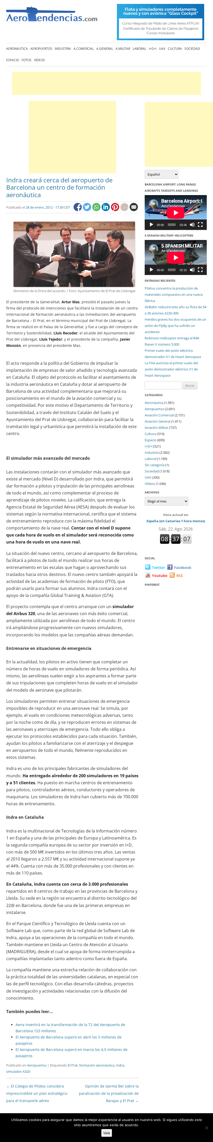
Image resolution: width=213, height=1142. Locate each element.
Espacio (12, 60)
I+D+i (152, 48)
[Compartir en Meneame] (125, 209)
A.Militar (123, 48)
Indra (120, 1065)
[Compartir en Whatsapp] (97, 209)
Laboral (139, 48)
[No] (206, 1127)
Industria (63, 48)
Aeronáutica (17, 48)
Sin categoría (154, 465)
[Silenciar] (192, 224)
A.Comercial (84, 48)
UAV (162, 48)
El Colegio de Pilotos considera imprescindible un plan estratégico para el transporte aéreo (36, 1093)
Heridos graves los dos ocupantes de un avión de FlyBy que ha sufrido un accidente (175, 325)
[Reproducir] (151, 224)
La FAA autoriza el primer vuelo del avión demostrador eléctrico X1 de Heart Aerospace (171, 369)
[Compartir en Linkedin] (106, 209)
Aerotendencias (51, 16)
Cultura (175, 48)
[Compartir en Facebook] (78, 209)
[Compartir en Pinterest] (115, 209)
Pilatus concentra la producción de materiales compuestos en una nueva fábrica (174, 294)
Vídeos (39, 60)
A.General (104, 48)
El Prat (73, 1065)
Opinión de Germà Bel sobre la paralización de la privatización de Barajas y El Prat (109, 1093)
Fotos (26, 60)
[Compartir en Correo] (134, 209)
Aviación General (157, 421)
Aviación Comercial (159, 415)
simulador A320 (18, 1071)
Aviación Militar (156, 427)
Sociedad (192, 48)
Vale (106, 1133)
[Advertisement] (106, 83)
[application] (176, 212)
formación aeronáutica (96, 1065)
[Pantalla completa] (200, 224)
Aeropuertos (41, 48)
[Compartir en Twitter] (87, 209)
